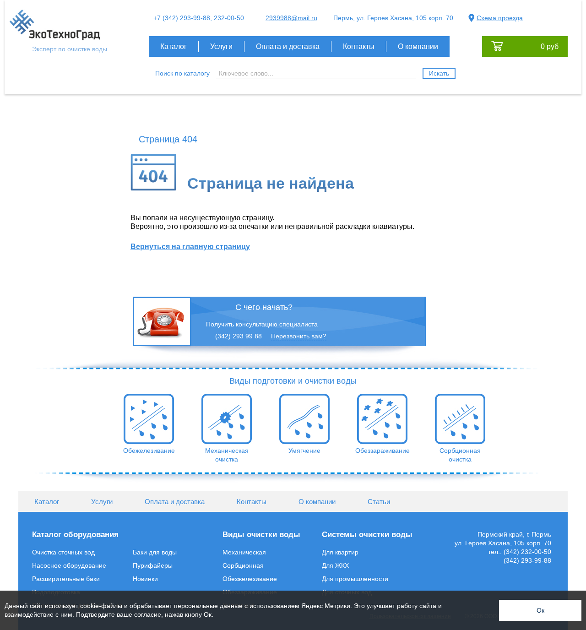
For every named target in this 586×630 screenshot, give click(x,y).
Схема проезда (500, 18)
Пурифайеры (153, 565)
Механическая (244, 552)
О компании (418, 46)
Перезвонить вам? (298, 336)
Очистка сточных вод (63, 552)
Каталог (173, 46)
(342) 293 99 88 (238, 336)
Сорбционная (243, 565)
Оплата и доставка (288, 46)
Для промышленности (355, 578)
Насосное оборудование (69, 565)
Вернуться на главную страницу (190, 246)
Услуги (221, 46)
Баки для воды (155, 552)
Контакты (358, 46)
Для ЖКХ (335, 565)
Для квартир (340, 552)
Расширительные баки (66, 578)
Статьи (379, 501)
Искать (439, 73)
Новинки (145, 578)
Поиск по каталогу (182, 73)
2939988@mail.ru (291, 18)
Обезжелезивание (249, 578)
